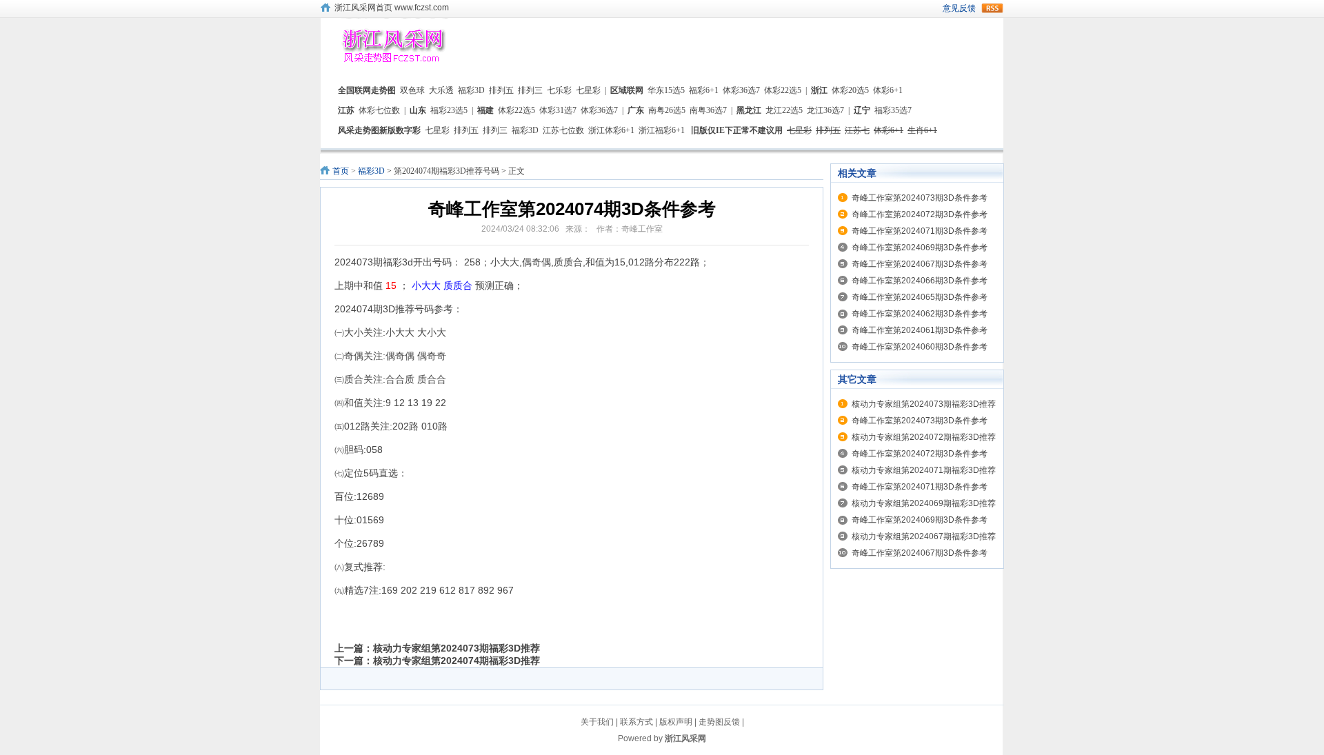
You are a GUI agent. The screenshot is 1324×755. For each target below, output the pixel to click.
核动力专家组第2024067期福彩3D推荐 (924, 536)
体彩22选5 (782, 90)
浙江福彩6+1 (662, 130)
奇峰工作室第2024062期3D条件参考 (919, 314)
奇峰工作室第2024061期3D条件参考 (919, 330)
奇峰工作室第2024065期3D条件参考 (919, 297)
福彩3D (471, 90)
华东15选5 (666, 90)
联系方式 (636, 722)
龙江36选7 (825, 110)
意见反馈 (959, 8)
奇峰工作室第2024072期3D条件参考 (919, 214)
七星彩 (588, 90)
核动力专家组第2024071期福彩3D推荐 (924, 470)
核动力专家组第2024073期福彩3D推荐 (456, 648)
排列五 (501, 90)
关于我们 (597, 722)
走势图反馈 (719, 722)
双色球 (412, 90)
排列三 (530, 90)
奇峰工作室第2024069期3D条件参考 (919, 247)
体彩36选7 (741, 90)
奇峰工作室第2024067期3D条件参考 (919, 264)
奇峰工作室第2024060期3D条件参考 (919, 347)
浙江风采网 (685, 738)
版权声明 (675, 722)
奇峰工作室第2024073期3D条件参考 (919, 198)
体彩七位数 (379, 110)
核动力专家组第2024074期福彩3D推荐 (456, 660)
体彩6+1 (888, 90)
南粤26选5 (666, 110)
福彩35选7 (893, 110)
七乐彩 (559, 90)
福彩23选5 (449, 110)
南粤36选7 (708, 110)
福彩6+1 (704, 90)
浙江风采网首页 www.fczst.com (391, 7)
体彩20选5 (850, 90)
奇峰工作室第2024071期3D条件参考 (919, 231)
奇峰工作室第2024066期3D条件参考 (919, 280)
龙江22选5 (784, 110)
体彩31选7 (557, 110)
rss (992, 8)
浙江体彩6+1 (611, 130)
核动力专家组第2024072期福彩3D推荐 (924, 437)
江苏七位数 (563, 130)
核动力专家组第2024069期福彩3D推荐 (924, 503)
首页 (340, 171)
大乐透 (441, 90)
